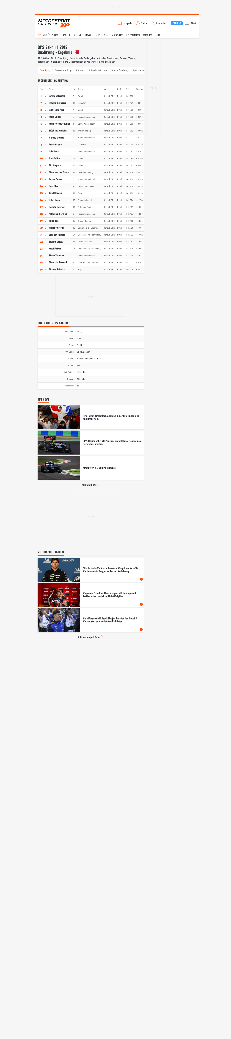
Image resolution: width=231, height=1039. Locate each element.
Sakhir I (80, 345)
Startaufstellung (63, 70)
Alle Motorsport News (89, 637)
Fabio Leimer (55, 116)
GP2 (45, 35)
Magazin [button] (128, 23)
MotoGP (77, 35)
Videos (55, 35)
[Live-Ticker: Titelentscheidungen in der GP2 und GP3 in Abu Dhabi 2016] (91, 417)
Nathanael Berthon (58, 213)
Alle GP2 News (89, 485)
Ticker (144, 23)
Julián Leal (54, 220)
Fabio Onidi (54, 200)
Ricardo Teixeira (57, 269)
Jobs (158, 35)
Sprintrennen (139, 70)
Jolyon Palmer (55, 179)
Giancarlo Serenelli (58, 262)
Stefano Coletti (56, 241)
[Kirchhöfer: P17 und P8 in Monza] (91, 468)
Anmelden (161, 23)
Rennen (80, 70)
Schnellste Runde (98, 70)
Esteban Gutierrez (57, 102)
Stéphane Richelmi (58, 130)
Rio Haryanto (55, 165)
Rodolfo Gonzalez (57, 207)
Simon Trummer (56, 255)
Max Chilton (54, 158)
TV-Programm (133, 35)
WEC (106, 35)
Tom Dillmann (55, 193)
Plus (175, 23)
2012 (79, 338)
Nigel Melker (55, 248)
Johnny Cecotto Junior (59, 123)
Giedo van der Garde (59, 172)
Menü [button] (194, 23)
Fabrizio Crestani (57, 227)
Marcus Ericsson (57, 137)
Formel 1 (66, 35)
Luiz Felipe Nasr (56, 109)
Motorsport (117, 35)
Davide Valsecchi (57, 95)
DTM (98, 35)
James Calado (55, 144)
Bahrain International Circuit (89, 358)
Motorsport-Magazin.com (54, 23)
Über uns (147, 35)
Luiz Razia (54, 151)
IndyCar (88, 35)
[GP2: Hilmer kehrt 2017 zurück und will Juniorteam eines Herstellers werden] (91, 442)
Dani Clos (53, 186)
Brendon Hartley (57, 234)
